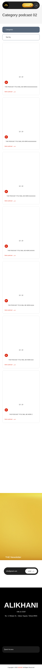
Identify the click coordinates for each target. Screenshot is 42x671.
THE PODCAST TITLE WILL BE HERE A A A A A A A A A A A (21, 87)
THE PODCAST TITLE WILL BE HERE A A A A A (21, 250)
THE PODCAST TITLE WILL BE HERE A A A (21, 359)
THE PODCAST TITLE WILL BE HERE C (21, 414)
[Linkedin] (24, 622)
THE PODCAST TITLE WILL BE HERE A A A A (21, 305)
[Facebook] (18, 622)
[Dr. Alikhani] (6, 5)
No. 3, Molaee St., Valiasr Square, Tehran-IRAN (21, 616)
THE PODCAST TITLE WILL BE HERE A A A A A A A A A (21, 141)
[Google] (30, 622)
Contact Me (26, 5)
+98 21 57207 (21, 612)
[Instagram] (12, 622)
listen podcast (8, 91)
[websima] (8, 658)
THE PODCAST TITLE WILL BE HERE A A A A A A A (21, 196)
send (29, 571)
